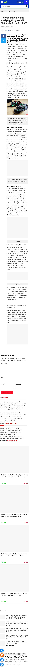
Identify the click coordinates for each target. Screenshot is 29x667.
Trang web (18, 384)
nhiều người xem (8, 423)
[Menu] (2, 2)
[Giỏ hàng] (26, 2)
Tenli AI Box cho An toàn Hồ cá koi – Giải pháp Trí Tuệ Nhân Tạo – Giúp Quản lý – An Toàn (14, 554)
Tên (2, 377)
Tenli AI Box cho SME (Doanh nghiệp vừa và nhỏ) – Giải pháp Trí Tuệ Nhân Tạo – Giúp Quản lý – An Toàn (14, 476)
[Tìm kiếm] (26, 6)
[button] (3, 36)
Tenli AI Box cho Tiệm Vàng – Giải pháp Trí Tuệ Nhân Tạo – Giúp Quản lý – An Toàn (14, 594)
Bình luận (4, 363)
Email (2, 384)
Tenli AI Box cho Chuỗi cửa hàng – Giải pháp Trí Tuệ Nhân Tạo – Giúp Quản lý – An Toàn (14, 515)
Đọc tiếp (26, 483)
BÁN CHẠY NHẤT (8, 441)
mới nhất (4, 397)
